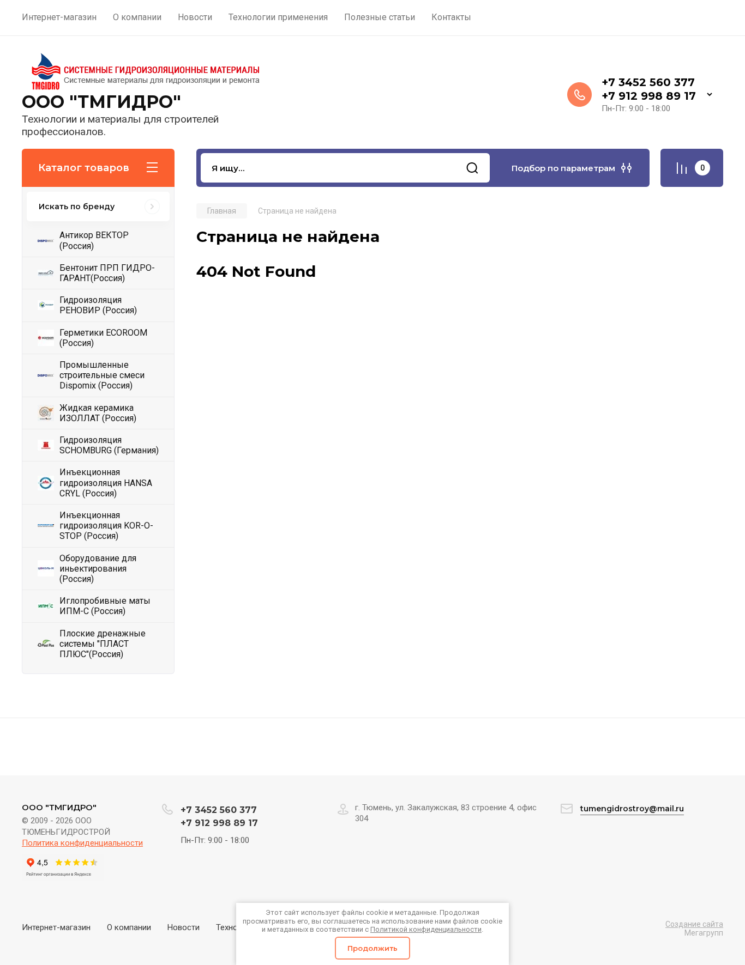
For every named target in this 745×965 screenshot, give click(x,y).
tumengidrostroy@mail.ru (632, 809)
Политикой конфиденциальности (426, 929)
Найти (472, 168)
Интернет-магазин (56, 927)
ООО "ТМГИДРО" (101, 101)
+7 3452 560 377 (648, 82)
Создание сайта (694, 924)
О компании (129, 927)
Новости (183, 927)
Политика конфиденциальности (82, 843)
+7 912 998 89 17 (649, 95)
